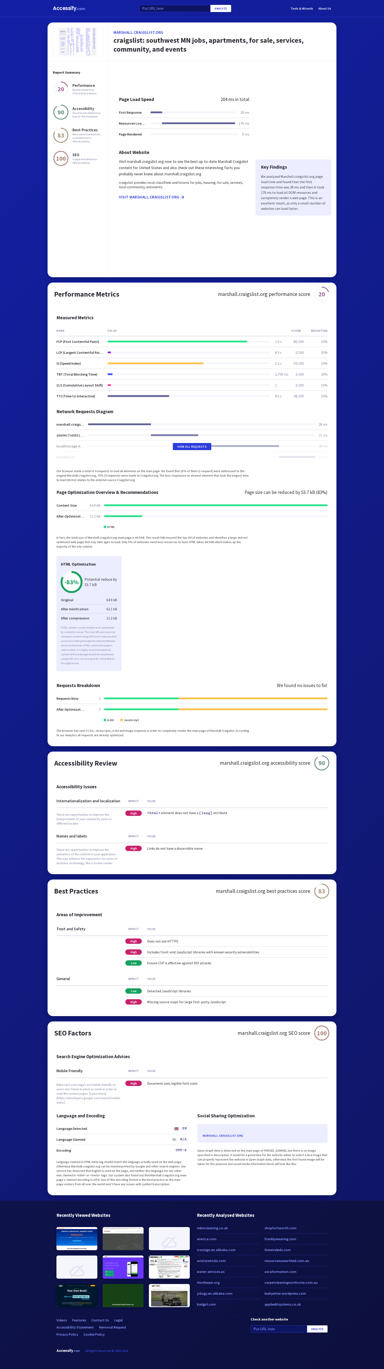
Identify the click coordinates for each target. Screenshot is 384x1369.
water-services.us (210, 1271)
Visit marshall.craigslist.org (149, 197)
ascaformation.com (280, 1271)
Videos (61, 1320)
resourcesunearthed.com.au (286, 1260)
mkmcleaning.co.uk (212, 1228)
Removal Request (112, 1327)
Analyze (220, 8)
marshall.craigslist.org (138, 32)
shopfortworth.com (280, 1228)
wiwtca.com (206, 1239)
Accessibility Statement (75, 1327)
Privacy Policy (67, 1334)
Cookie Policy (94, 1334)
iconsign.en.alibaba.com (216, 1250)
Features (79, 1320)
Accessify (69, 8)
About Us (324, 8)
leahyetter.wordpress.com (285, 1293)
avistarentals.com (211, 1260)
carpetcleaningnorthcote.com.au (291, 1282)
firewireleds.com (277, 1250)
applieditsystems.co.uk (282, 1304)
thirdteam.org (208, 1282)
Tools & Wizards (302, 8)
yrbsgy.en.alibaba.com (214, 1293)
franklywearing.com (280, 1239)
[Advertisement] (222, 77)
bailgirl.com (206, 1304)
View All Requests (192, 447)
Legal (118, 1320)
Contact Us (100, 1320)
